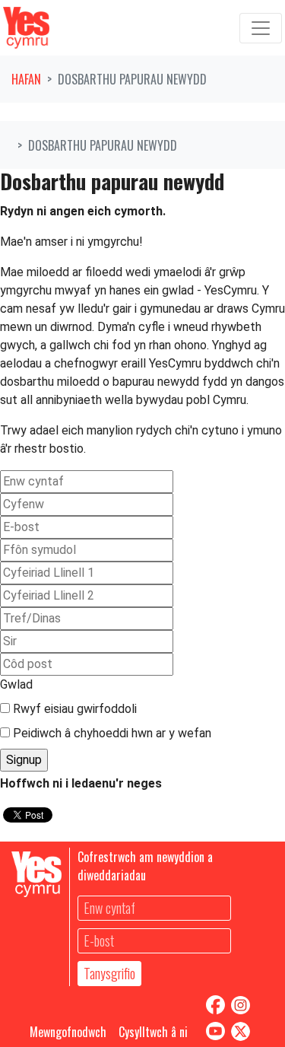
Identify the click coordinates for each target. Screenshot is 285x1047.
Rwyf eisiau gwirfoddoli (73, 709)
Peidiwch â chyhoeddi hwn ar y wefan (110, 733)
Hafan (26, 79)
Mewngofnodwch (68, 1032)
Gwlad (16, 684)
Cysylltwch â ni (153, 1032)
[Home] (26, 28)
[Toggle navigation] (260, 28)
